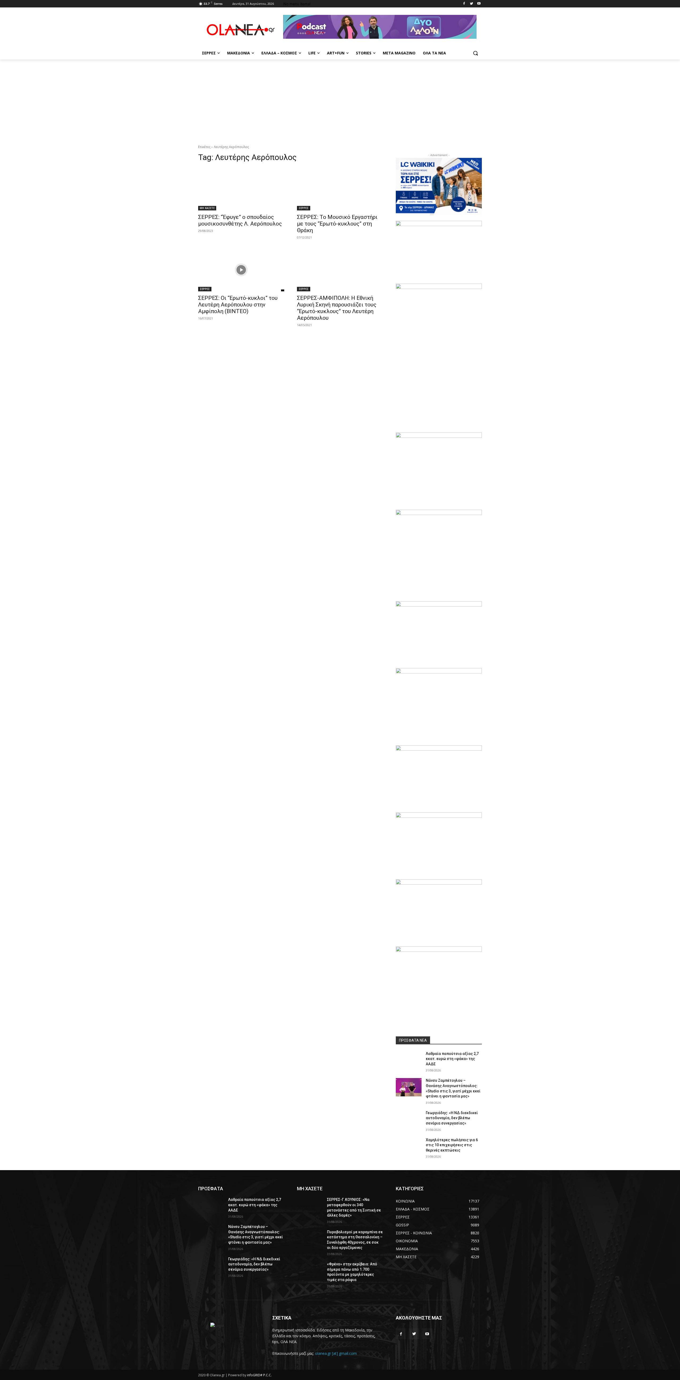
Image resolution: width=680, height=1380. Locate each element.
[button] (475, 53)
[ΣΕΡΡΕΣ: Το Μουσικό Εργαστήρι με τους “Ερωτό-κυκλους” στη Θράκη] (340, 188)
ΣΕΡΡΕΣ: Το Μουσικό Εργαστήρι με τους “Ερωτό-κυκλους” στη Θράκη (337, 223)
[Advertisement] (340, 99)
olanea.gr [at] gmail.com (336, 1353)
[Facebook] (464, 4)
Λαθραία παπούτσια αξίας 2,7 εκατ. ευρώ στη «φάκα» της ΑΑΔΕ (452, 1059)
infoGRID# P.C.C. (259, 1375)
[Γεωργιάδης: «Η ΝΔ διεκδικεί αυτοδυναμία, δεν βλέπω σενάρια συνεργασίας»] (409, 1119)
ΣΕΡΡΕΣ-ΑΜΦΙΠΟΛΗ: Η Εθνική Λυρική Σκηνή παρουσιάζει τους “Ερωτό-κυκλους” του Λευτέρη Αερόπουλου (336, 308)
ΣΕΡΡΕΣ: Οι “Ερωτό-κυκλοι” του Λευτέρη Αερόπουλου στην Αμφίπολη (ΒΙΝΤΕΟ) (238, 304)
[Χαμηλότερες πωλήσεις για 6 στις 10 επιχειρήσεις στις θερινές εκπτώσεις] (409, 1146)
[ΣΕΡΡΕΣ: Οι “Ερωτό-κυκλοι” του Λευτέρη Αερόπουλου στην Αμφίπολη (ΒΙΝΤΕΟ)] (241, 269)
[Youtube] (479, 4)
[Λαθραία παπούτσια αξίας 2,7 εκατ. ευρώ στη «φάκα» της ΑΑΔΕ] (409, 1060)
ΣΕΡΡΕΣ (304, 208)
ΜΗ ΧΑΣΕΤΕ (207, 208)
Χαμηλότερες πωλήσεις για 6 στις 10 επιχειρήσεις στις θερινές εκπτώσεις (452, 1145)
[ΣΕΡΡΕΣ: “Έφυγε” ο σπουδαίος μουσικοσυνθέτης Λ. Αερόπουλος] (241, 188)
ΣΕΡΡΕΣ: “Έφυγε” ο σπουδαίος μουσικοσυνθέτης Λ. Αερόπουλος (240, 220)
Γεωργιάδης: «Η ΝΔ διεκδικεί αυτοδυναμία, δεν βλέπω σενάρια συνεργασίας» (452, 1118)
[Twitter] (471, 4)
